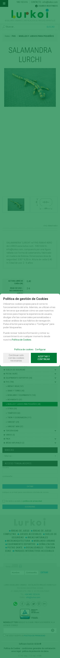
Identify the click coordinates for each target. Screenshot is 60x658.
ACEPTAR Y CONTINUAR (44, 357)
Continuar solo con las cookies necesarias (16, 358)
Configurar (40, 349)
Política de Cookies (21, 339)
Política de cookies (23, 349)
